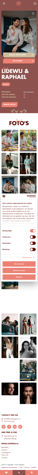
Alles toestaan (19, 264)
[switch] (33, 237)
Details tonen (27, 257)
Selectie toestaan (19, 270)
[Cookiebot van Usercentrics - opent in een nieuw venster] (27, 196)
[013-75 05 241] (19, 472)
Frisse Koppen (19, 4)
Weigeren (19, 277)
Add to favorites (33, 14)
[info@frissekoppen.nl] (6, 472)
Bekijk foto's (9, 104)
